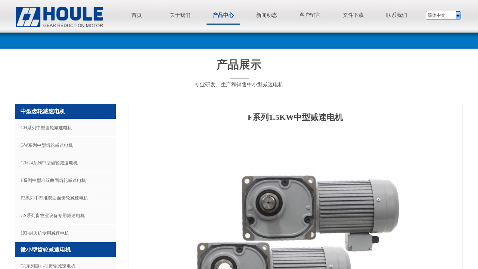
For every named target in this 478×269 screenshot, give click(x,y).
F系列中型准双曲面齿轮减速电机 (53, 180)
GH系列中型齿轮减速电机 (46, 127)
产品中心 (223, 15)
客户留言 (309, 15)
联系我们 (396, 15)
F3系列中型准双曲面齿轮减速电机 (54, 198)
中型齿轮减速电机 (43, 111)
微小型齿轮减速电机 (46, 250)
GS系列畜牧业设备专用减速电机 (53, 215)
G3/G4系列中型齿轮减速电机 (49, 163)
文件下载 (353, 15)
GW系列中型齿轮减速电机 (47, 145)
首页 (136, 15)
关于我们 (180, 15)
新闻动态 (266, 15)
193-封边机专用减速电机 (45, 233)
